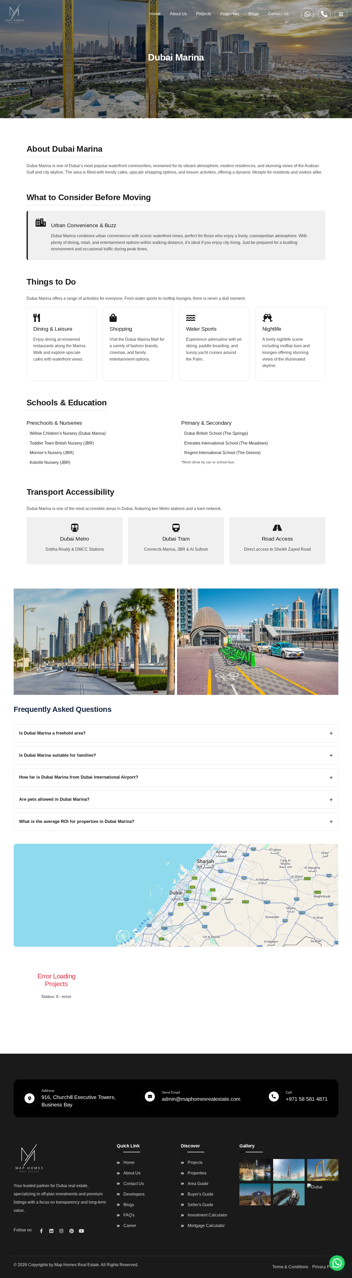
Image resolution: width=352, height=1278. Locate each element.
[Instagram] (61, 1230)
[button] (337, 1263)
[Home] (15, 14)
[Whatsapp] (307, 14)
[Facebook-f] (41, 1230)
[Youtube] (81, 1230)
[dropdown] (340, 14)
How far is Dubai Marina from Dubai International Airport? (78, 777)
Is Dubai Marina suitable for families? (57, 755)
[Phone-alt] (324, 14)
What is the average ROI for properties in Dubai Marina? (76, 821)
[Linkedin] (51, 1230)
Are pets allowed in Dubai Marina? (54, 799)
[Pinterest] (71, 1230)
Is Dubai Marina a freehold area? (52, 733)
